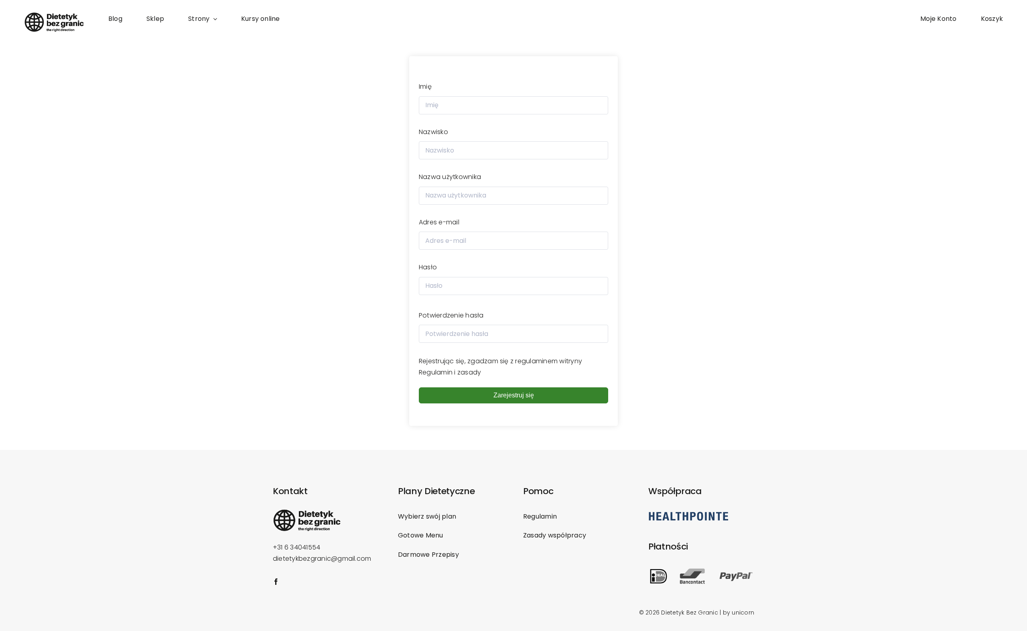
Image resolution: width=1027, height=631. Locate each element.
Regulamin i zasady (450, 372)
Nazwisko (433, 131)
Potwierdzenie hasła (451, 315)
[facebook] (276, 581)
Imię (425, 86)
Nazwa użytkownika (450, 176)
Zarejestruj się (513, 395)
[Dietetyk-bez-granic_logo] (54, 15)
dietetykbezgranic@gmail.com (322, 558)
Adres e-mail (439, 222)
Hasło (428, 267)
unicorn (743, 613)
